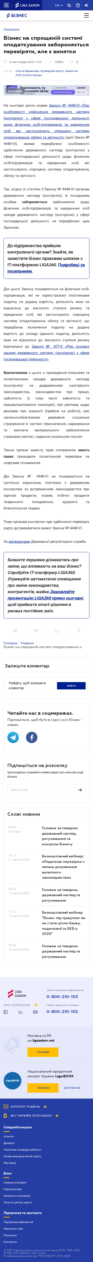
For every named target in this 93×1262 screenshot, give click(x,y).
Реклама (10, 1163)
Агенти (9, 1136)
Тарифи (43, 1052)
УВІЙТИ (71, 685)
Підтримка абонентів (18, 1222)
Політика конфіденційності (22, 1149)
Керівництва (12, 1189)
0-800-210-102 (62, 1012)
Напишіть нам (13, 1228)
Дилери (9, 1143)
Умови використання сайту (22, 1156)
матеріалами (19, 541)
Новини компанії (15, 1182)
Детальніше (72, 1088)
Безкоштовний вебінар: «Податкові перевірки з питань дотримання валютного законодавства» (63, 866)
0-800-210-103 (62, 997)
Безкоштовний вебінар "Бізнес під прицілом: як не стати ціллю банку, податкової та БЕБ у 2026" (63, 923)
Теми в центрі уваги (18, 1202)
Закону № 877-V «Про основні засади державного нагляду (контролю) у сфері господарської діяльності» (46, 352)
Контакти (10, 1242)
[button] (6, 5)
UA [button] (57, 5)
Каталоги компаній (17, 1195)
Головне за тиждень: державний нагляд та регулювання (61, 894)
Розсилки (10, 1235)
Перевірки (12, 29)
